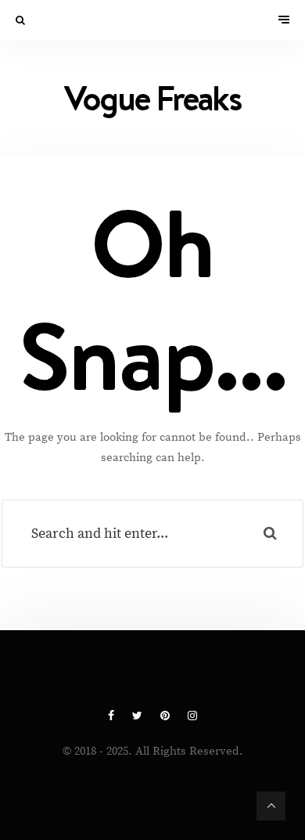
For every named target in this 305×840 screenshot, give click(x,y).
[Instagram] (192, 716)
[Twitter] (138, 716)
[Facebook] (112, 716)
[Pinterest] (166, 716)
